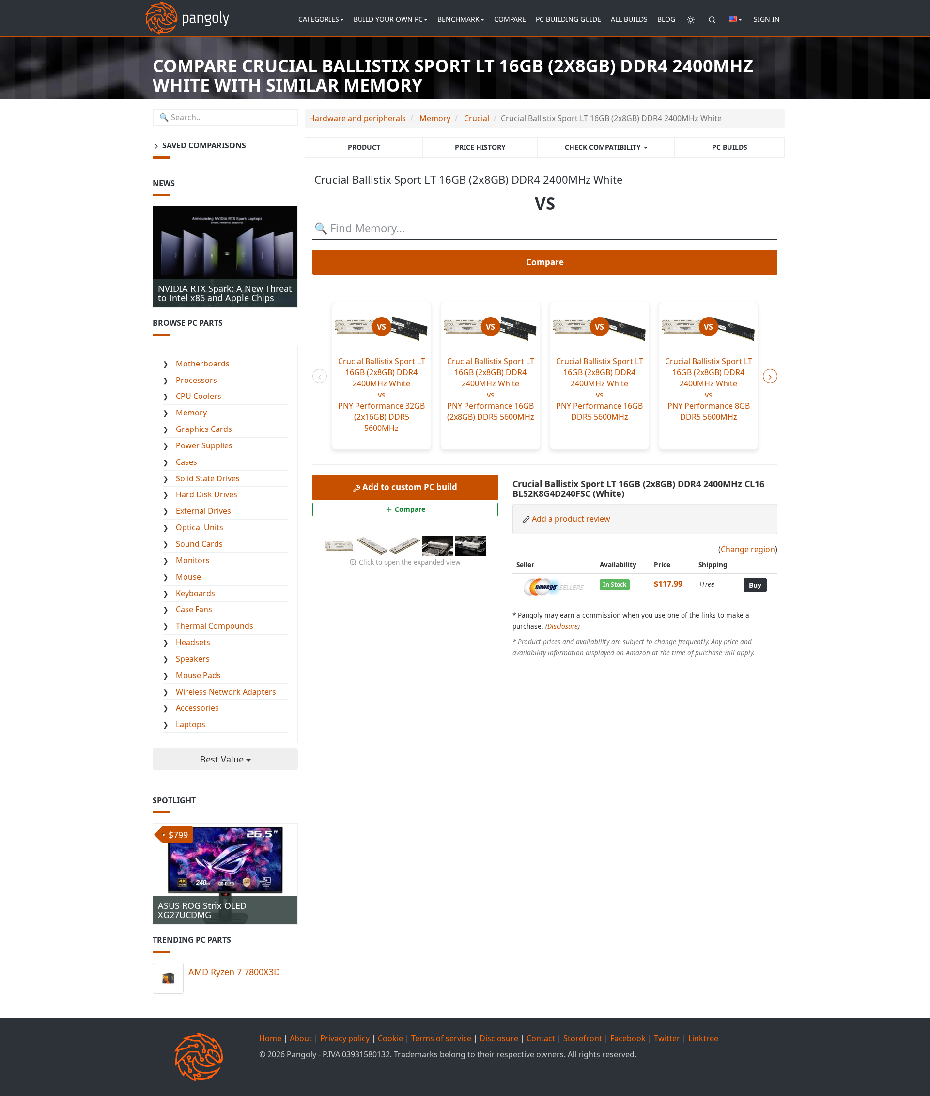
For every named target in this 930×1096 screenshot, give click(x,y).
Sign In (767, 19)
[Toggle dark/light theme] (690, 19)
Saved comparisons (203, 145)
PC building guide (568, 19)
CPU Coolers (198, 396)
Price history (480, 147)
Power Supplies (204, 445)
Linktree (703, 1038)
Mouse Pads (198, 675)
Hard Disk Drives (206, 494)
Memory (191, 412)
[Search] (712, 19)
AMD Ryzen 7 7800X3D (234, 972)
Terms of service (441, 1038)
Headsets (193, 642)
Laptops (190, 724)
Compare (510, 19)
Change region (748, 549)
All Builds (629, 19)
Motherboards (203, 363)
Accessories (197, 707)
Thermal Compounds (214, 625)
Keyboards (195, 593)
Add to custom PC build (408, 486)
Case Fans (194, 609)
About (301, 1038)
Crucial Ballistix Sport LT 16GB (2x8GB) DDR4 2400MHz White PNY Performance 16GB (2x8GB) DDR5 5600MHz (490, 389)
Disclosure (562, 626)
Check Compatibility (604, 147)
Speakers (193, 658)
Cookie (390, 1038)
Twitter (667, 1038)
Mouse (188, 577)
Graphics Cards (204, 429)
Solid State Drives (208, 478)
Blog (666, 19)
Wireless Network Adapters (226, 691)
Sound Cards (199, 544)
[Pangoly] (187, 12)
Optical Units (199, 527)
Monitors (193, 560)
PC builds (729, 147)
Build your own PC (388, 19)
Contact (541, 1038)
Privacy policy (345, 1038)
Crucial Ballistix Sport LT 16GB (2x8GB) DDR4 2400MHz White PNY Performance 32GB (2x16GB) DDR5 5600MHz (381, 394)
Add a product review (571, 518)
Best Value (223, 759)
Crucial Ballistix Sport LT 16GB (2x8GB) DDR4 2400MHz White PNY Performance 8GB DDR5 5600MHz (708, 389)
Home (270, 1038)
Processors (196, 380)
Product (364, 147)
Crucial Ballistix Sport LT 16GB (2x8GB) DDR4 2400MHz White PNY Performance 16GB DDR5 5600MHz (599, 389)
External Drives (203, 511)
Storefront (582, 1038)
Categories (318, 19)
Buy (755, 584)
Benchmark (458, 19)
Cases (186, 462)
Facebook (628, 1038)
